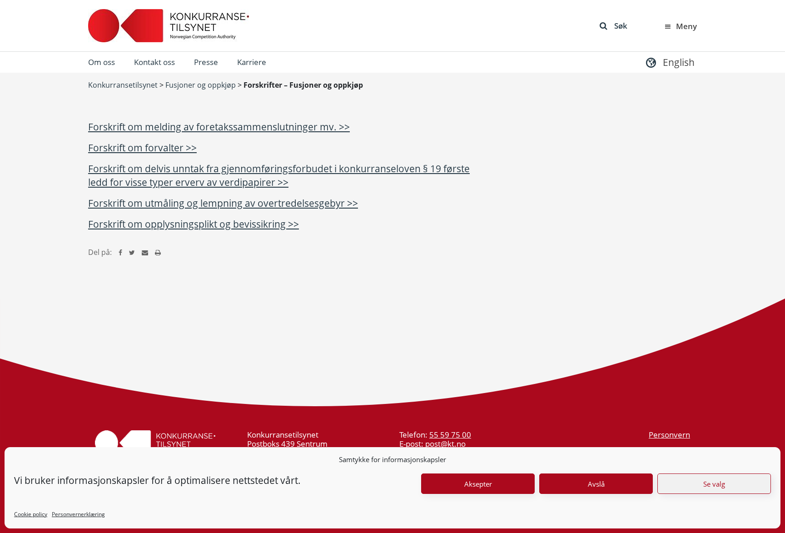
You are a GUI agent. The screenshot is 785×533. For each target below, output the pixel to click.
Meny (686, 26)
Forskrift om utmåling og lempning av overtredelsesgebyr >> (223, 203)
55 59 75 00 (450, 434)
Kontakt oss (154, 62)
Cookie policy (30, 514)
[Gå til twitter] (132, 252)
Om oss (101, 62)
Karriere (251, 62)
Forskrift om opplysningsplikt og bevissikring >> (193, 224)
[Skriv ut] (158, 252)
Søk (620, 25)
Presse (206, 62)
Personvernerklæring (78, 514)
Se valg (714, 483)
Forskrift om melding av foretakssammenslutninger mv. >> (219, 126)
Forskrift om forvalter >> (142, 147)
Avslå (596, 483)
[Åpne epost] (145, 252)
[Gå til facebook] (120, 252)
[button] (669, 62)
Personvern (669, 434)
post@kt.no (445, 443)
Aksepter (478, 483)
